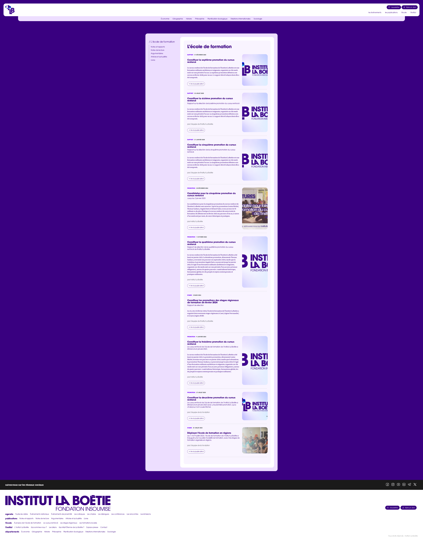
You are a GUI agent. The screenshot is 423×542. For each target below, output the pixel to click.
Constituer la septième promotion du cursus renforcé (210, 61)
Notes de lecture (157, 50)
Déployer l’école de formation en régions (209, 432)
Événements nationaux (39, 514)
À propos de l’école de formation (27, 523)
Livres (153, 60)
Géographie (178, 19)
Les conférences (117, 514)
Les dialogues (103, 514)
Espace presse (92, 527)
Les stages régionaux (68, 523)
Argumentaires (157, 53)
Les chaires (91, 514)
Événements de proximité (61, 514)
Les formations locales (88, 523)
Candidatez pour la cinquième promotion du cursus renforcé (211, 194)
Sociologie (258, 19)
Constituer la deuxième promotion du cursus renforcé (211, 398)
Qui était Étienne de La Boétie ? (71, 527)
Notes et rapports (158, 47)
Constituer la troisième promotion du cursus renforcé (210, 342)
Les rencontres (132, 514)
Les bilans (53, 527)
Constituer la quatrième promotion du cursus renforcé (211, 243)
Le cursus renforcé (50, 523)
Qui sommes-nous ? (39, 527)
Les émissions (145, 514)
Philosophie (199, 19)
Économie (165, 19)
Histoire (189, 19)
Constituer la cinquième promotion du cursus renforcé (211, 145)
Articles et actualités (159, 57)
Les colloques (79, 514)
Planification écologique (217, 19)
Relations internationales (240, 19)
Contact (103, 527)
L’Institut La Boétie (21, 527)
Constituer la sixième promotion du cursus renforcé (210, 99)
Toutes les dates (21, 514)
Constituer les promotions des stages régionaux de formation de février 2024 (213, 301)
